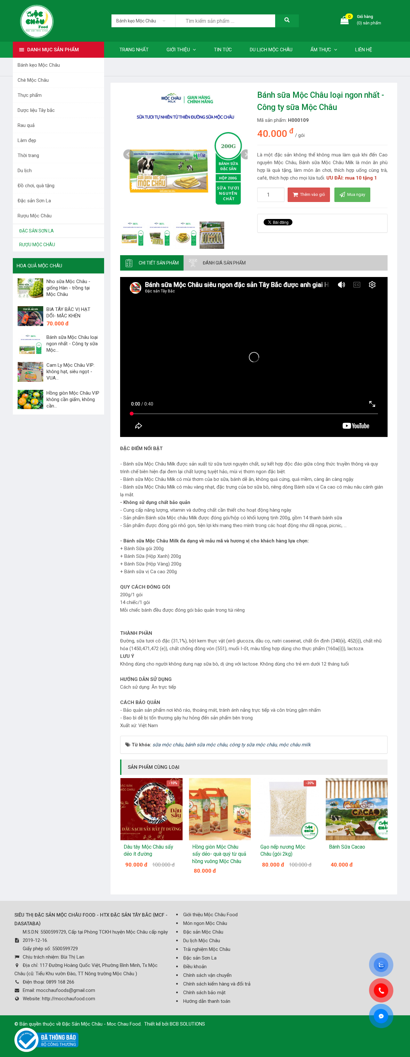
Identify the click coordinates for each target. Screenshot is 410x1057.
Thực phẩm (30, 95)
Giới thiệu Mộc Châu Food (210, 915)
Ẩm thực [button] (321, 50)
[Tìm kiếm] (287, 20)
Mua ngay (355, 194)
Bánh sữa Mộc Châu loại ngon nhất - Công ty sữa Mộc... (72, 343)
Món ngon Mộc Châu (205, 923)
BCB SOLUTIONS (187, 1024)
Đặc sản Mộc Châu (203, 932)
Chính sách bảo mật (204, 992)
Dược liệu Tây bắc (36, 110)
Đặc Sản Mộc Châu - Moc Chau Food (101, 1024)
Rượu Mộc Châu (35, 216)
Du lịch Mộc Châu (201, 941)
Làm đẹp (27, 140)
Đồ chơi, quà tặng (36, 186)
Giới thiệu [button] (179, 50)
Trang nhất (134, 50)
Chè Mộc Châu (33, 80)
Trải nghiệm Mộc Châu (206, 949)
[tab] (152, 263)
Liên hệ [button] (363, 50)
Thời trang (28, 155)
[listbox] (143, 20)
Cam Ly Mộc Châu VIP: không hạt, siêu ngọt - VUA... (70, 371)
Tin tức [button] (223, 50)
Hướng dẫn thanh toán (206, 1001)
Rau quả (26, 125)
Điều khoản (195, 966)
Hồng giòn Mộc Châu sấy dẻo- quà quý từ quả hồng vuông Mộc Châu (219, 854)
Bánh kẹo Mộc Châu (39, 65)
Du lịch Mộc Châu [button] (271, 50)
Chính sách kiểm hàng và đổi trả (216, 984)
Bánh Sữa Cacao (347, 847)
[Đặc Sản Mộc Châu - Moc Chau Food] (37, 20)
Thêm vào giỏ (312, 194)
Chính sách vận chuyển (207, 975)
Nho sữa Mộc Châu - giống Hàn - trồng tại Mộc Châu (68, 288)
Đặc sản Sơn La (34, 201)
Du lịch (25, 170)
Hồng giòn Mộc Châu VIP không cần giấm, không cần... (72, 399)
